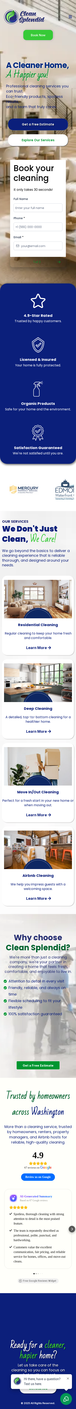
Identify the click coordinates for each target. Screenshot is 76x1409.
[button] (69, 17)
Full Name (21, 199)
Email (19, 237)
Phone (19, 218)
